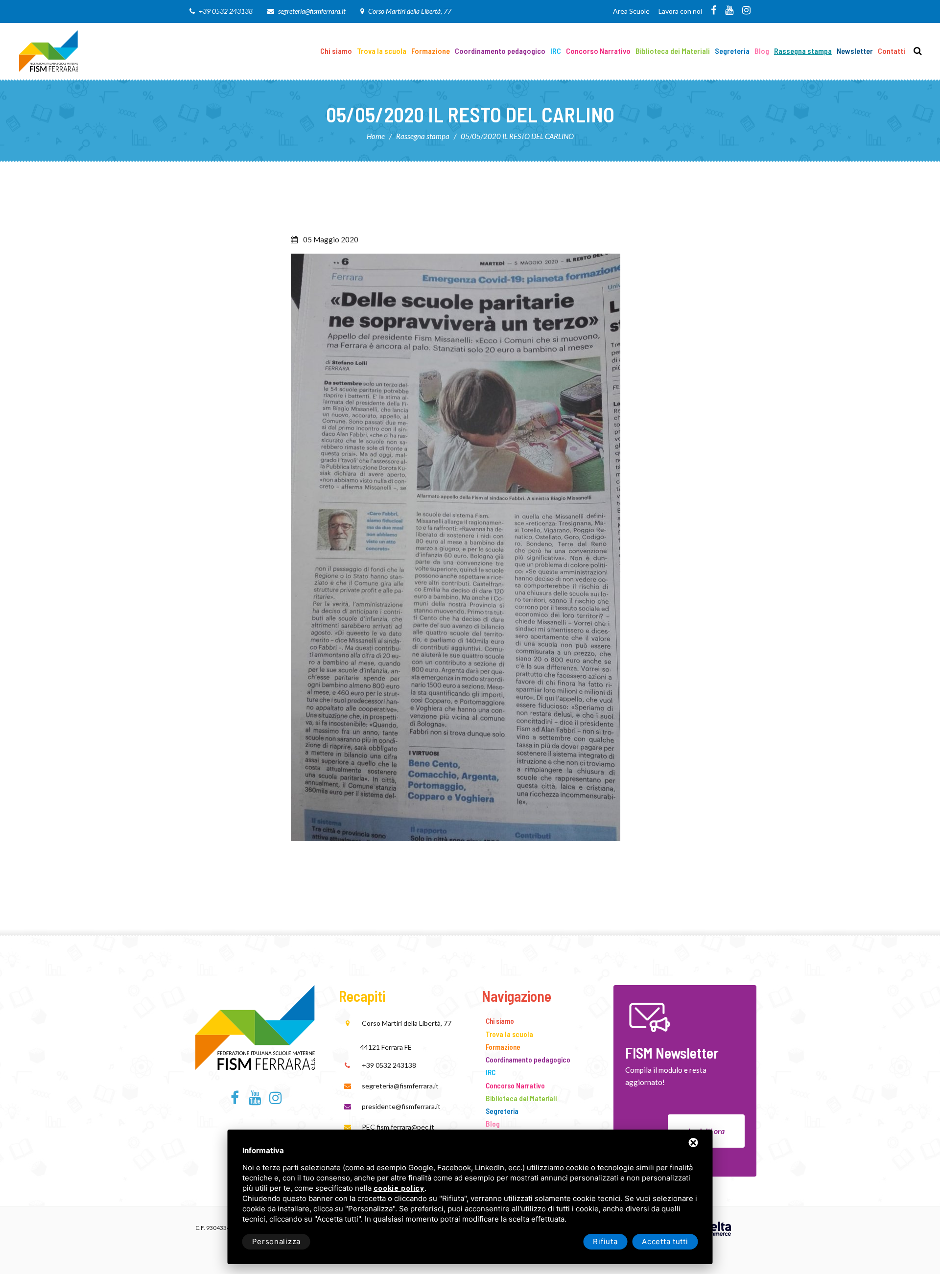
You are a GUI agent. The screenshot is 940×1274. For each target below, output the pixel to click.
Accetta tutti (665, 1241)
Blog (761, 50)
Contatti (891, 50)
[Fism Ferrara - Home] (255, 1026)
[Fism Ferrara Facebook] (713, 11)
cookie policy (399, 1188)
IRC (555, 50)
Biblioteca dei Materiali (672, 50)
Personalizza (276, 1241)
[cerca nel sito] (918, 51)
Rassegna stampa (803, 50)
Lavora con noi (680, 11)
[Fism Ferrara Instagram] (746, 11)
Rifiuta (605, 1241)
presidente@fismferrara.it (401, 1106)
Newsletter (855, 50)
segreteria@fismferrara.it (312, 11)
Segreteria (732, 50)
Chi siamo (336, 50)
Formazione (430, 50)
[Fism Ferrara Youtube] (729, 11)
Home (376, 136)
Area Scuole (631, 11)
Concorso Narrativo (598, 50)
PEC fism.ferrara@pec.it (398, 1127)
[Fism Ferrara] (48, 50)
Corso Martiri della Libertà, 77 (409, 11)
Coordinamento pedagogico (500, 50)
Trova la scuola (381, 50)
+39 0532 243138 (226, 11)
